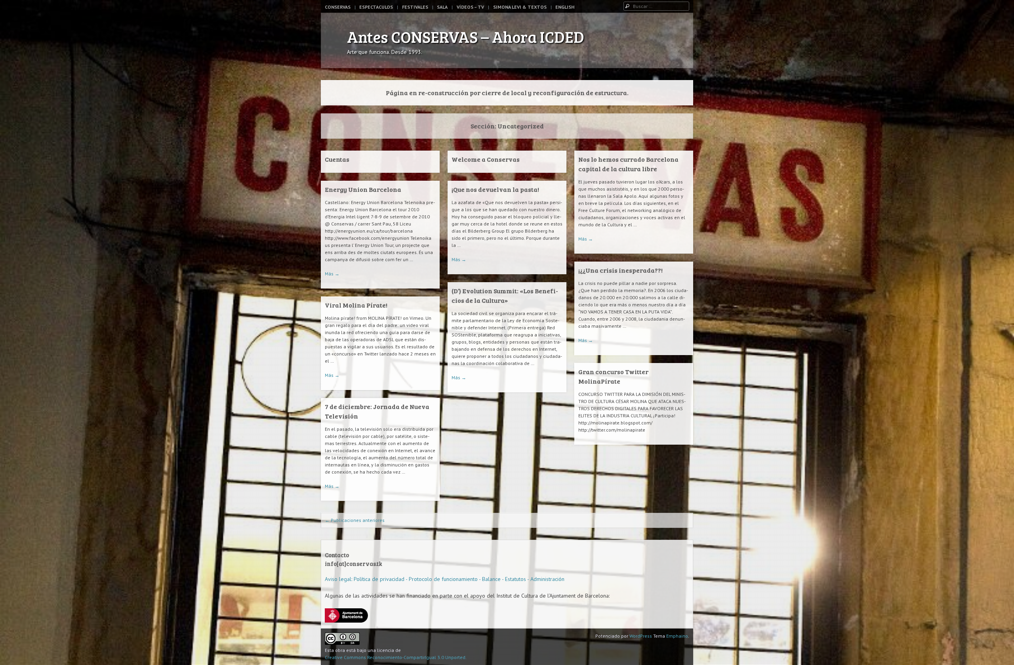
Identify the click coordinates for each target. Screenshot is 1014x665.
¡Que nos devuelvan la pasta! (495, 189)
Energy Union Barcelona (363, 189)
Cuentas (337, 159)
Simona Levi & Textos (520, 7)
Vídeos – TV (470, 7)
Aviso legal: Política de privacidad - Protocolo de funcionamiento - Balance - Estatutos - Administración (444, 579)
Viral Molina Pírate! (356, 305)
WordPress (640, 636)
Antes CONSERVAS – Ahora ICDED (465, 36)
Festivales (415, 7)
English (564, 7)
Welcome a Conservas (486, 159)
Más (585, 239)
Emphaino (677, 636)
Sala (442, 7)
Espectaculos (376, 7)
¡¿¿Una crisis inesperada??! (620, 270)
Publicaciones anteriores (355, 520)
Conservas (338, 7)
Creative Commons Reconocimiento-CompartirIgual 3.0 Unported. (396, 657)
